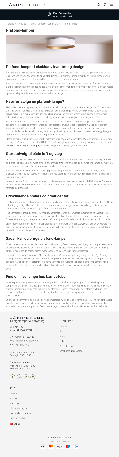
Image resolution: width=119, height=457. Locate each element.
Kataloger (15, 403)
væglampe (59, 163)
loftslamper (33, 145)
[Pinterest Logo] (32, 378)
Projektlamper (66, 346)
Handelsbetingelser (19, 408)
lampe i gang (49, 134)
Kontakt (14, 398)
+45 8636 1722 (22, 345)
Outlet (62, 341)
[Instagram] (19, 378)
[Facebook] (12, 378)
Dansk (17, 424)
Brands (63, 336)
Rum (62, 331)
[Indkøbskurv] (104, 5)
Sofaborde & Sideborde (71, 351)
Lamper (63, 326)
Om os (13, 393)
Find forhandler (17, 418)
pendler (9, 145)
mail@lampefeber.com (27, 340)
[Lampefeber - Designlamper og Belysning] (25, 4)
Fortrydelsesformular (20, 413)
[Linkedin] (26, 378)
